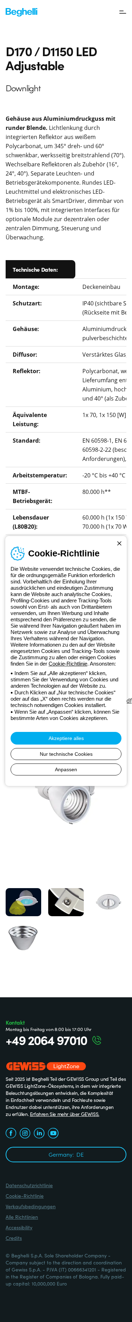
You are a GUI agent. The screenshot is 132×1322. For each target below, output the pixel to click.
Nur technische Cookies (66, 754)
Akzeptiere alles (66, 738)
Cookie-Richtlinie (68, 664)
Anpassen (66, 769)
